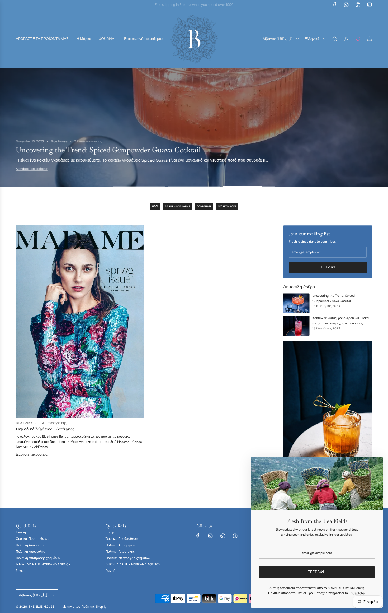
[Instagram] (346, 4)
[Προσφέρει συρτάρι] (358, 39)
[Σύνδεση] (346, 39)
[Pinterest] (358, 4)
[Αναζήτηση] (334, 39)
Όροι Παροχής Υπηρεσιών (325, 593)
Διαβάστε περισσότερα (33, 172)
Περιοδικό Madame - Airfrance (45, 429)
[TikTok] (369, 4)
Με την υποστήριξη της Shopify (84, 607)
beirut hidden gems (177, 206)
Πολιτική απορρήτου (282, 593)
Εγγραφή (327, 267)
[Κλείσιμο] (373, 466)
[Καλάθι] (369, 39)
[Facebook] (334, 4)
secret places (227, 206)
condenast (204, 206)
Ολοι (155, 206)
